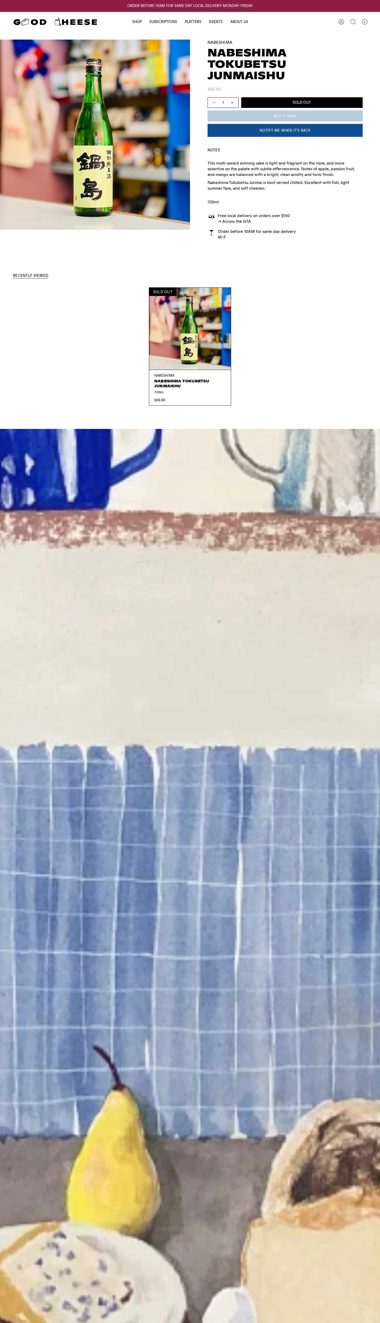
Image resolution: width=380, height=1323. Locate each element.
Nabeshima (220, 42)
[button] (137, 22)
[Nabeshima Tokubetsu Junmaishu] (190, 329)
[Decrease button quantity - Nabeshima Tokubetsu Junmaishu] (214, 102)
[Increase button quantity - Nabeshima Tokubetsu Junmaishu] (232, 102)
